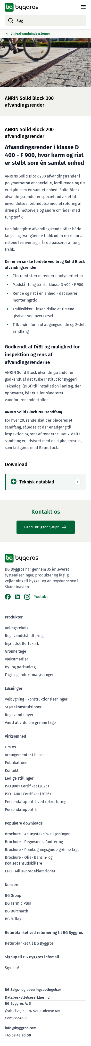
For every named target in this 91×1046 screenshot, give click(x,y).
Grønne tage (15, 651)
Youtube (41, 596)
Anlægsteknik (16, 628)
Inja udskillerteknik (22, 643)
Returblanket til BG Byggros (29, 943)
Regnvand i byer (19, 714)
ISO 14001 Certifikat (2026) (28, 794)
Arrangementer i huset (24, 755)
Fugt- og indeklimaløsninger (29, 674)
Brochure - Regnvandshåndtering (34, 841)
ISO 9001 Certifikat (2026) (27, 786)
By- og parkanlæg (20, 667)
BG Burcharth (16, 911)
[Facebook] (8, 597)
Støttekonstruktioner (23, 707)
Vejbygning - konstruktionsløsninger (36, 699)
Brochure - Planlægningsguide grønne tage (42, 849)
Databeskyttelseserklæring (27, 997)
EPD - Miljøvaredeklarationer (30, 871)
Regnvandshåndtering (24, 635)
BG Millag (13, 919)
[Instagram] (27, 597)
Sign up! (12, 967)
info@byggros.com (20, 1028)
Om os (10, 747)
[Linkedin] (17, 597)
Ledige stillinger (19, 778)
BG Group (13, 895)
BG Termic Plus (18, 903)
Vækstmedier (16, 659)
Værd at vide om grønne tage (30, 722)
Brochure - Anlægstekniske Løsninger (37, 834)
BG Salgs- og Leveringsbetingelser (33, 989)
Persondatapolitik (21, 809)
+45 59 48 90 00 (18, 1035)
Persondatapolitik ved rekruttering (35, 801)
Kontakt (11, 770)
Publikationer (17, 762)
